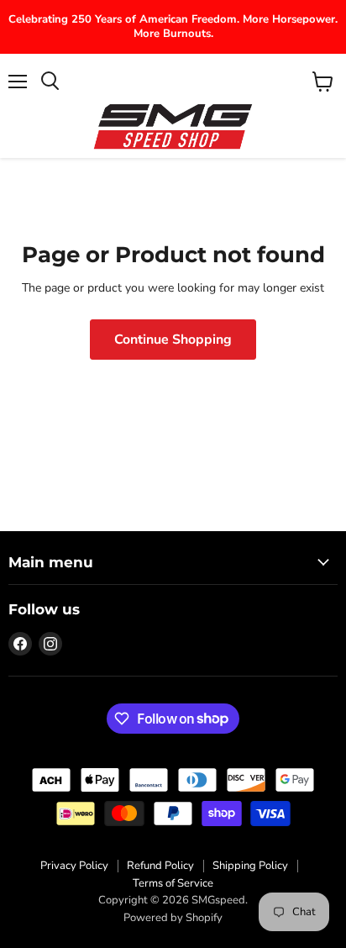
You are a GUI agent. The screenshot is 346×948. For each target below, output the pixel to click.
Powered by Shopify (173, 917)
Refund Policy (160, 865)
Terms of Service (173, 883)
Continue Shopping (173, 339)
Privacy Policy (74, 865)
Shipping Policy (250, 865)
